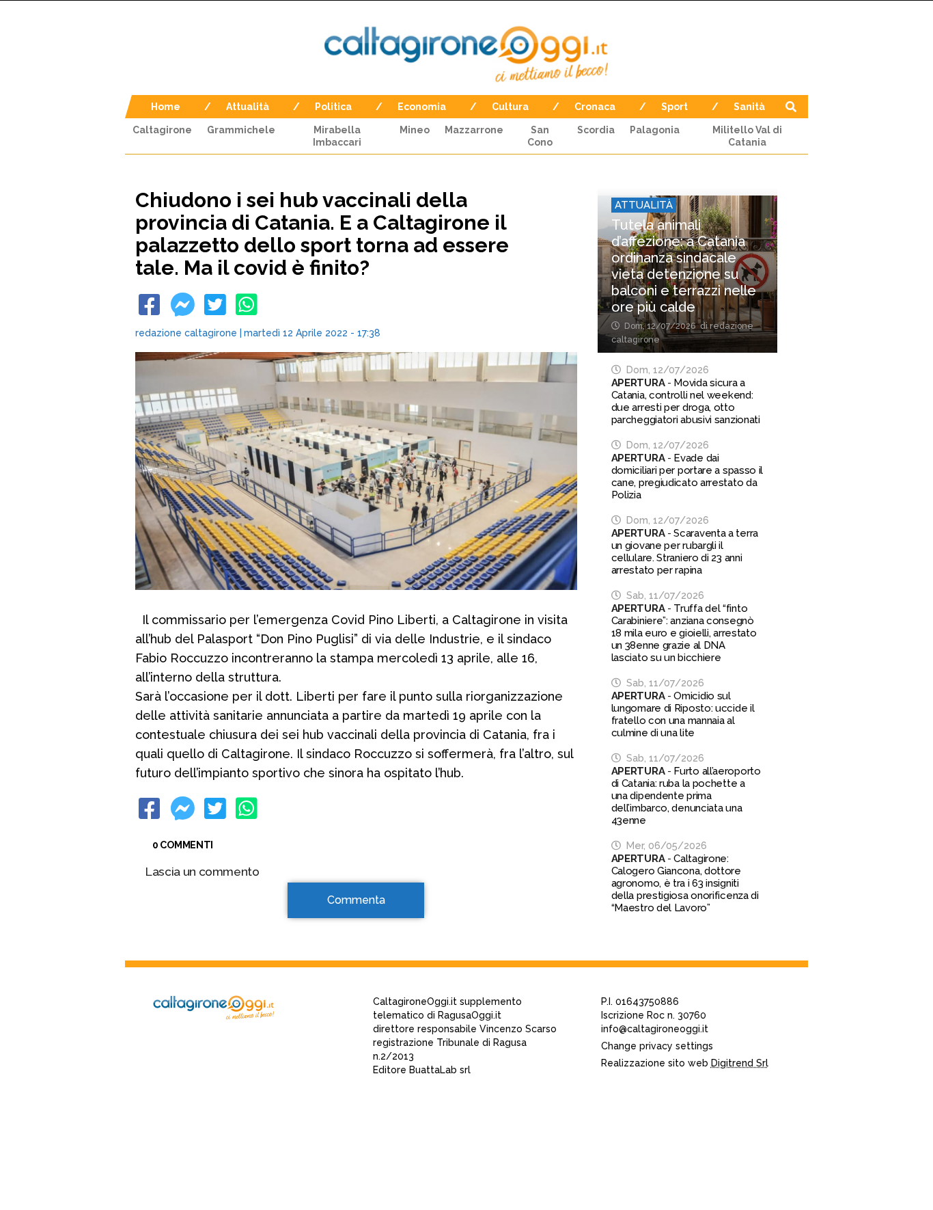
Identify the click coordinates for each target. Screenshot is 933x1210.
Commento (173, 907)
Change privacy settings (657, 1045)
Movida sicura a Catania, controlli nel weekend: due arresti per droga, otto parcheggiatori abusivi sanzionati (685, 401)
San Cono (540, 136)
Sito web (167, 1121)
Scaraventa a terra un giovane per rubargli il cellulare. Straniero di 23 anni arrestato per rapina (684, 551)
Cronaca (594, 106)
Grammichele (241, 129)
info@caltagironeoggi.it (654, 1028)
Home (165, 106)
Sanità (749, 106)
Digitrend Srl (739, 1063)
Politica (333, 106)
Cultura (510, 106)
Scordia (596, 129)
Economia (422, 106)
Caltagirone (162, 129)
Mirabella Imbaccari (337, 136)
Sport (674, 106)
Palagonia (655, 129)
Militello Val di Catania (747, 136)
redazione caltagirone (186, 332)
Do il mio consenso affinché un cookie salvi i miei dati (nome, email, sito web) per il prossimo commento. (346, 1164)
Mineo (415, 129)
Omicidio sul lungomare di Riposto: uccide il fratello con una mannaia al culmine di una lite (683, 714)
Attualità (247, 106)
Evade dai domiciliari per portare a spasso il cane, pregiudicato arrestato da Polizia (687, 476)
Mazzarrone (474, 129)
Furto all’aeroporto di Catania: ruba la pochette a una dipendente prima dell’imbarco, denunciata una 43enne (686, 795)
